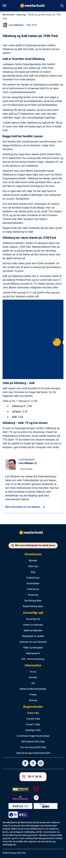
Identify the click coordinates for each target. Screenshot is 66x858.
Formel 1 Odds (33, 724)
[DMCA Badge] (20, 789)
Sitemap (33, 700)
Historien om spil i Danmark (33, 642)
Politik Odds (33, 713)
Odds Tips (33, 566)
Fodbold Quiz (33, 577)
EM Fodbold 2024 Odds (33, 741)
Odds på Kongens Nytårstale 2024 (33, 753)
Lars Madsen (16, 25)
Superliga (21, 14)
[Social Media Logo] (25, 763)
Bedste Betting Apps (33, 606)
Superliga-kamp (32, 64)
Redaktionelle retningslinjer (33, 689)
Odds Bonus (33, 589)
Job (33, 683)
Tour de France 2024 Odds (33, 747)
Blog (33, 572)
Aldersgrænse (33, 653)
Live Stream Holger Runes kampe (33, 736)
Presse (33, 694)
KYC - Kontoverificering (33, 659)
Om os (33, 671)
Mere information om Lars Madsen (22, 507)
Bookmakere (33, 583)
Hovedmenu (33, 554)
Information (33, 665)
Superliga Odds (33, 730)
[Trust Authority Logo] (20, 798)
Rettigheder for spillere (33, 636)
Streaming (33, 595)
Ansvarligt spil (33, 613)
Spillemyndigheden (33, 630)
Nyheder (33, 560)
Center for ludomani (33, 624)
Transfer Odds (33, 718)
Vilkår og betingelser (33, 647)
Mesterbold (8, 14)
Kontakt (33, 677)
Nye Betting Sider (33, 600)
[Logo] (33, 533)
